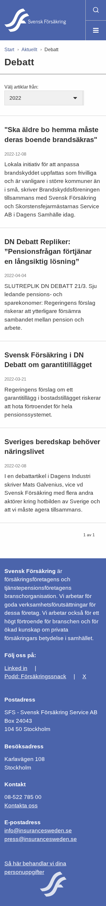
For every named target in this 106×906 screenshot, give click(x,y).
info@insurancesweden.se (38, 830)
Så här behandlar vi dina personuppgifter (35, 867)
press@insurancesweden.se (40, 839)
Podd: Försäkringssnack (35, 676)
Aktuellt (29, 49)
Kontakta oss (21, 805)
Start (9, 49)
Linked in (15, 668)
